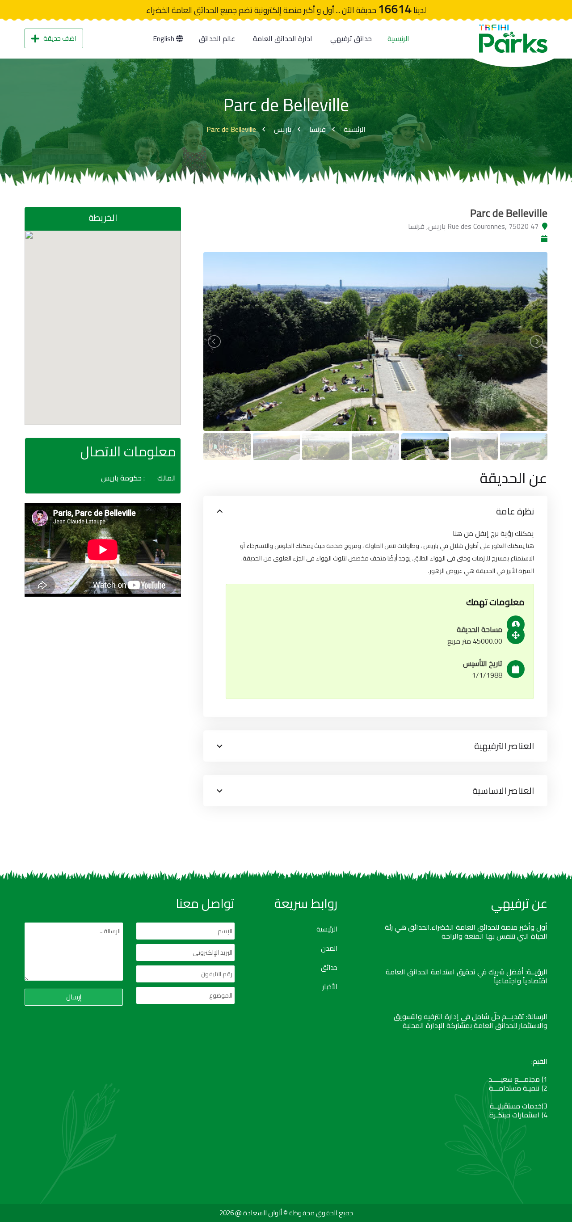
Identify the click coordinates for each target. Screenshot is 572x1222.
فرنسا (317, 129)
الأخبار (329, 986)
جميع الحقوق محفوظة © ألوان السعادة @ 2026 (286, 1212)
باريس (282, 129)
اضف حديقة (59, 38)
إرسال (73, 996)
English (164, 38)
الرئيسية (398, 38)
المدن (329, 948)
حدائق (329, 967)
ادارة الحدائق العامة (282, 38)
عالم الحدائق (217, 38)
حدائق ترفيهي (351, 38)
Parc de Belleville (231, 129)
